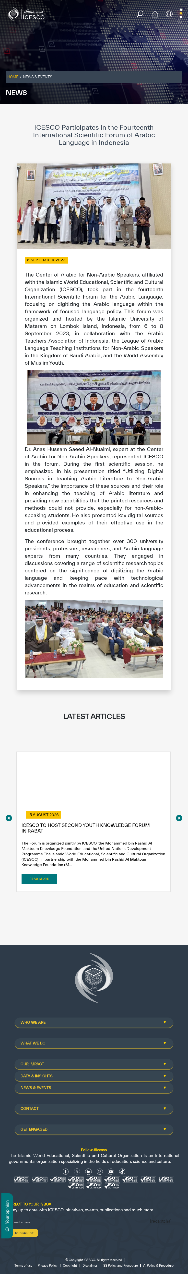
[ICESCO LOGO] (94, 980)
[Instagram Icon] (100, 1171)
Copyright (70, 1265)
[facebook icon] (66, 1171)
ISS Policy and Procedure (120, 1265)
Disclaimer (89, 1265)
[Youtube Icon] (111, 1171)
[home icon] (155, 13)
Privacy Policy (48, 1265)
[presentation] (9, 818)
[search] (140, 14)
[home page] (27, 13)
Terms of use (23, 1265)
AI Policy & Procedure (158, 1265)
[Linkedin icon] (88, 1171)
